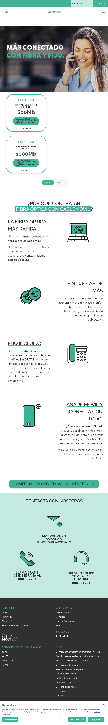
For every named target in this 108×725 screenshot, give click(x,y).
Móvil (4, 612)
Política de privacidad (66, 678)
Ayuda (101, 3)
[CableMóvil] (54, 12)
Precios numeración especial (70, 669)
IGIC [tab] (60, 182)
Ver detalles (26, 129)
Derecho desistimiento (67, 687)
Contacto (60, 617)
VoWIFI (5, 665)
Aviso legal (61, 691)
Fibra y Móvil (8, 621)
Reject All (96, 719)
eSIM (4, 652)
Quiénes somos (63, 612)
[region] (54, 713)
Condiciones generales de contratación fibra (77, 656)
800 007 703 (27, 579)
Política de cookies (65, 682)
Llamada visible (9, 660)
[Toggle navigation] (6, 11)
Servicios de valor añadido (15, 625)
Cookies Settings (10, 719)
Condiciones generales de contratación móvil (78, 652)
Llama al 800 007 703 (82, 3)
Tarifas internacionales (66, 674)
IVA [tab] (48, 182)
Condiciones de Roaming (68, 665)
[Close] (104, 705)
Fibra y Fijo (7, 617)
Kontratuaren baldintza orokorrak (72, 660)
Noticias (60, 695)
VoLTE (5, 656)
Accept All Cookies (77, 719)
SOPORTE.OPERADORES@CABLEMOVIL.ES (54, 542)
